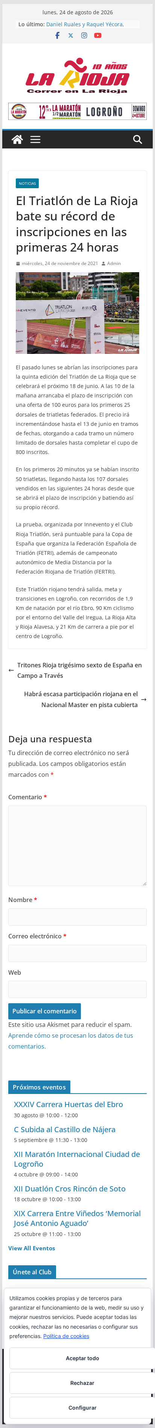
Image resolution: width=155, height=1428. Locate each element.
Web (14, 972)
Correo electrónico (37, 936)
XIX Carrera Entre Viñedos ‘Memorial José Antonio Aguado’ (77, 1218)
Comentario (27, 797)
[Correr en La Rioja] (17, 139)
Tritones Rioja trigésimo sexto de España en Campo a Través (79, 670)
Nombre (22, 900)
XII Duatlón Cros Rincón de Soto (70, 1189)
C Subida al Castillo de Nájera (64, 1129)
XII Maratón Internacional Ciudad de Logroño (77, 1159)
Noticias (27, 183)
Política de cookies (66, 1336)
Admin (114, 263)
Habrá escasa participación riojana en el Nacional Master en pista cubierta (81, 699)
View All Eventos (31, 1248)
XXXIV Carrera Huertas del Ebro (68, 1104)
